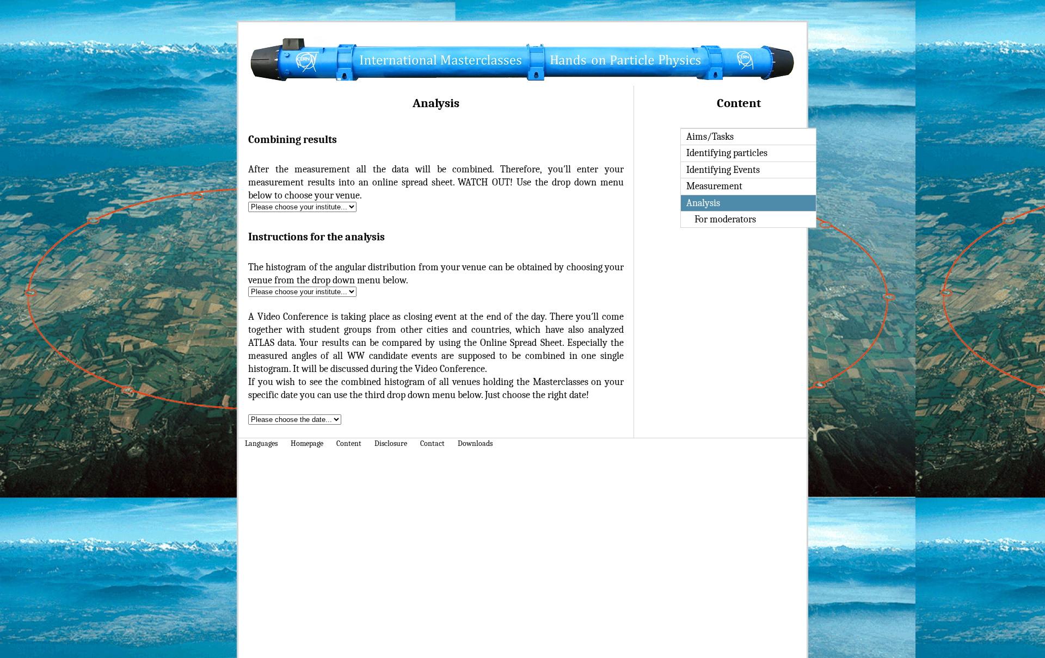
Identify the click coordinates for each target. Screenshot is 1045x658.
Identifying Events (723, 169)
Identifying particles (726, 152)
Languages (261, 443)
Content (348, 443)
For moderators (725, 219)
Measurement (714, 186)
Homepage (307, 443)
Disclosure (390, 443)
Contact (432, 443)
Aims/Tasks (710, 136)
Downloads (475, 443)
